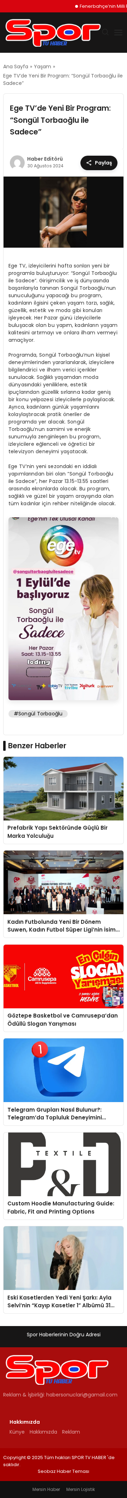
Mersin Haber (46, 1489)
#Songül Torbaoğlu (38, 713)
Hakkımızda (43, 1431)
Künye (17, 1431)
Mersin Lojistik (80, 1489)
